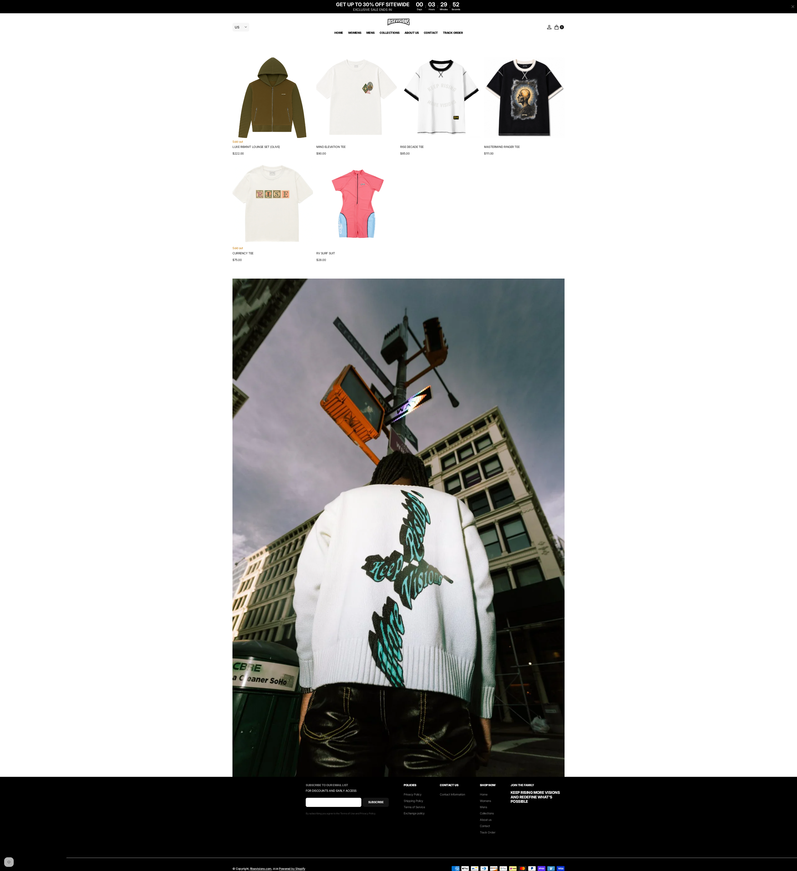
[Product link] (272, 97)
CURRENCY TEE (242, 253)
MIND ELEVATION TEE (330, 147)
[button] (549, 27)
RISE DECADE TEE (412, 147)
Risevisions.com (260, 868)
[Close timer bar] (793, 6)
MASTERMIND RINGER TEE (502, 147)
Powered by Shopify (292, 868)
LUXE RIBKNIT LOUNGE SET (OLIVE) (256, 147)
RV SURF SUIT (325, 253)
